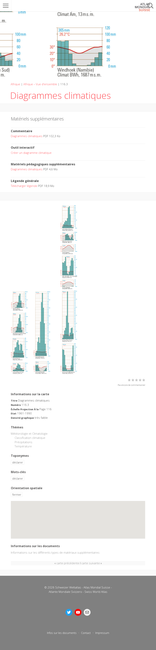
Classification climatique (30, 438)
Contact (86, 633)
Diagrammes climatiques (26, 136)
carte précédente (68, 563)
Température (23, 446)
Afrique (15, 84)
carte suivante (90, 563)
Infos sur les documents (61, 633)
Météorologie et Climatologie (29, 433)
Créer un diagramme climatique (31, 153)
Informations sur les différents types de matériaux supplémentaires (55, 552)
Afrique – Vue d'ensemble (40, 84)
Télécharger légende (24, 186)
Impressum (102, 633)
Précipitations (23, 442)
